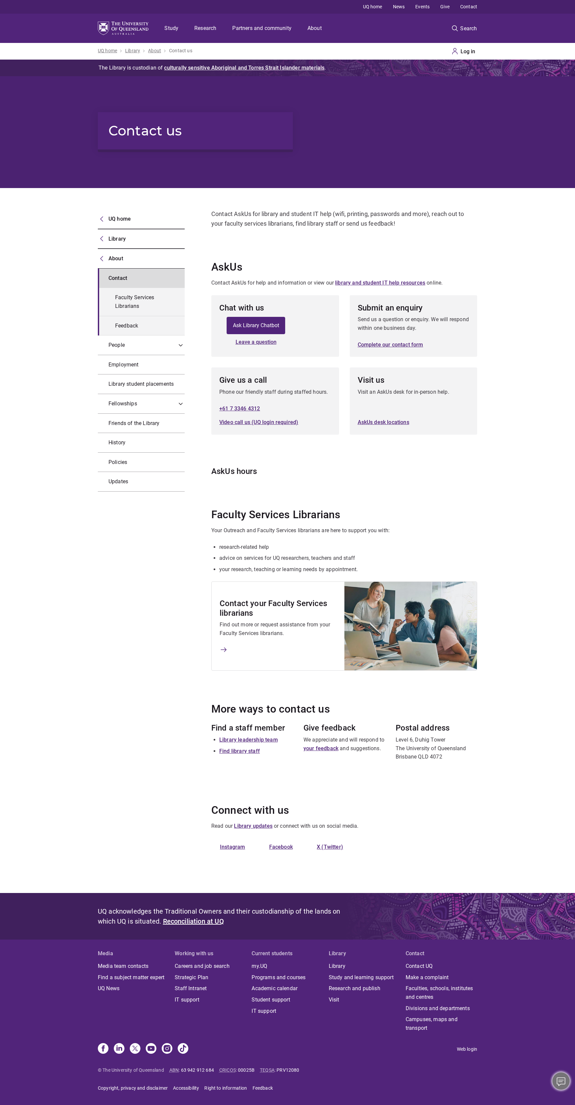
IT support (187, 999)
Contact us (180, 50)
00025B (246, 1070)
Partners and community (261, 28)
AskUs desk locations (383, 422)
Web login (467, 1049)
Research (205, 28)
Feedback (126, 326)
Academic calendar (274, 988)
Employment (123, 364)
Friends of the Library (134, 423)
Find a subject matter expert (131, 977)
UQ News (108, 988)
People (116, 345)
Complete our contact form (390, 344)
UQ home (372, 6)
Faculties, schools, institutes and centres (439, 992)
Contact (468, 6)
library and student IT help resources (380, 283)
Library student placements (141, 384)
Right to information (225, 1088)
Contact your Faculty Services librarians (273, 608)
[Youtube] (151, 1049)
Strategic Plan (191, 977)
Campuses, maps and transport (432, 1023)
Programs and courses (278, 977)
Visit (334, 999)
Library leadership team (248, 740)
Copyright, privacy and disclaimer (133, 1088)
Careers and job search (202, 966)
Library (132, 50)
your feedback (320, 748)
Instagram (232, 847)
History (116, 442)
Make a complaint (427, 977)
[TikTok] (183, 1049)
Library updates (253, 826)
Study (171, 28)
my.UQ (259, 966)
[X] (135, 1049)
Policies (117, 462)
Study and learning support (361, 977)
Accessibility (186, 1088)
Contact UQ (419, 966)
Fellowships (122, 403)
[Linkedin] (119, 1049)
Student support (271, 999)
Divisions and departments (438, 1008)
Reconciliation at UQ (193, 921)
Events (422, 6)
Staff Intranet (191, 988)
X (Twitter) (330, 847)
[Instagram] (167, 1049)
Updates (118, 481)
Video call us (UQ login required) (258, 422)
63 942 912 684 (197, 1070)
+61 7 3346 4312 (239, 408)
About (314, 28)
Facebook (281, 847)
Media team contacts (123, 966)
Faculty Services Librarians (134, 301)
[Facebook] (103, 1049)
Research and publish (354, 988)
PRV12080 (288, 1070)
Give (445, 6)
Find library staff (239, 751)
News (399, 6)
